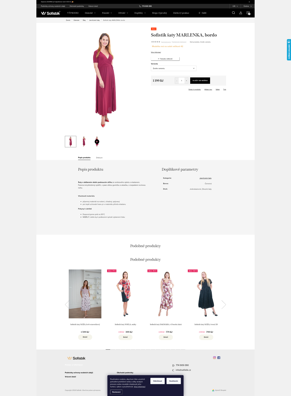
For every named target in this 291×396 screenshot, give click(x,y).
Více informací (139, 386)
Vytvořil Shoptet (220, 390)
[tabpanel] (85, 307)
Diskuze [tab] (99, 157)
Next (223, 304)
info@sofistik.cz (183, 370)
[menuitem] (73, 12)
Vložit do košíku (200, 80)
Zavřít (163, 89)
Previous (67, 304)
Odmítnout (157, 381)
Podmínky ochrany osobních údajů (53, 6)
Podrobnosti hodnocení (179, 42)
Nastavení (116, 392)
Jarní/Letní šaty (205, 178)
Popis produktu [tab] (84, 157)
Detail (85, 337)
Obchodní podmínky (77, 6)
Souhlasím (173, 381)
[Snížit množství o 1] (177, 81)
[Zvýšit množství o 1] (186, 81)
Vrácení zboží (93, 6)
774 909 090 (182, 365)
